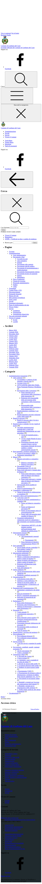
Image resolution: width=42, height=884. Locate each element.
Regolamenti (29, 540)
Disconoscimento (14, 292)
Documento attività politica (25, 266)
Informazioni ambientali (20, 553)
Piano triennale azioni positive (26, 617)
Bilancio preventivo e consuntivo (27, 459)
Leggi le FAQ (9, 825)
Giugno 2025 (13, 341)
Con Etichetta (5, 228)
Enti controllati (18, 546)
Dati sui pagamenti (23, 593)
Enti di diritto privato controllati (27, 547)
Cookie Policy (9, 839)
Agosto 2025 (13, 338)
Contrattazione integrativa (25, 614)
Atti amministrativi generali (30, 536)
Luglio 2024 (13, 360)
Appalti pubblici (10, 759)
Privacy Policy (13, 307)
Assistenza (16, 310)
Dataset (19, 262)
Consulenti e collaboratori (21, 490)
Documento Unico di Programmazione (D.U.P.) (25, 467)
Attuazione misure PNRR (13, 836)
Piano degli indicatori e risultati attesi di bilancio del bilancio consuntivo (31, 475)
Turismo (7, 779)
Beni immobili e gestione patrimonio (24, 451)
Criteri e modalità (22, 653)
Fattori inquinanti (22, 555)
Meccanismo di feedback (17, 298)
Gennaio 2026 (13, 332)
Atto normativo (22, 261)
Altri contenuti (17, 378)
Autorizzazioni (9, 761)
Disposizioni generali (20, 533)
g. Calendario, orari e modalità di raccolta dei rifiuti (27, 661)
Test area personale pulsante (18, 316)
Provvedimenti (17, 634)
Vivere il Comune (10, 137)
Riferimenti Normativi (10, 709)
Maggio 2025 (13, 343)
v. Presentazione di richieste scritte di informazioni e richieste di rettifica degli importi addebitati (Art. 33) (29, 675)
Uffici (15, 286)
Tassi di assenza (22, 630)
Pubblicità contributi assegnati (26, 575)
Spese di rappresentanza (25, 488)
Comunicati (8, 791)
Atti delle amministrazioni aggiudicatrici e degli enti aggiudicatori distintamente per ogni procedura (28, 430)
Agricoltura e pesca (11, 754)
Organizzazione (18, 577)
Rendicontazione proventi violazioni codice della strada (28, 415)
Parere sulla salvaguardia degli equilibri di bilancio (31, 515)
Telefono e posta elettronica (26, 581)
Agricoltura (8, 140)
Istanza (19, 275)
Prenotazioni (17, 312)
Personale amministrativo (21, 283)
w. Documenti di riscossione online (28, 678)
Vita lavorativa (9, 781)
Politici (15, 285)
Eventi (15, 320)
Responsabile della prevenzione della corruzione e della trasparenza (31, 407)
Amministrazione (10, 131)
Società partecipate (23, 551)
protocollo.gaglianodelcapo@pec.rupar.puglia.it (20, 820)
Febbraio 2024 (13, 365)
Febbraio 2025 (13, 349)
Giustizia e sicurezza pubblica (14, 770)
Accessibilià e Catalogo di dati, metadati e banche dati (27, 380)
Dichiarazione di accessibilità (14, 843)
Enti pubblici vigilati (23, 549)
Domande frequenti (15, 294)
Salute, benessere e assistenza (14, 775)
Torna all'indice (35, 709)
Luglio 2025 (13, 339)
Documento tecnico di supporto (27, 274)
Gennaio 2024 (13, 367)
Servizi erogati (17, 641)
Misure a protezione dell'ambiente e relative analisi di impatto (28, 557)
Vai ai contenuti (6, 33)
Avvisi (7, 793)
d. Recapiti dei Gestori (24, 656)
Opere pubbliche (18, 570)
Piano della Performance (25, 603)
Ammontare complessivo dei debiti (28, 590)
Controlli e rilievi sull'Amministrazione (25, 496)
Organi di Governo (19, 281)
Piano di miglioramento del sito (19, 305)
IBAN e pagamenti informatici (27, 595)
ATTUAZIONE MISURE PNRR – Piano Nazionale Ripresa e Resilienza (29, 386)
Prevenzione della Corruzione (26, 391)
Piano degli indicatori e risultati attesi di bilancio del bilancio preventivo (31, 481)
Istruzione (8, 144)
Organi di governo (11, 735)
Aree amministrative (19, 255)
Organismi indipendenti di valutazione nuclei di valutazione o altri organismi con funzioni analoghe (29, 520)
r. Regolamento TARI (24, 671)
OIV (18, 616)
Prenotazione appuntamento (14, 827)
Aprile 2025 (13, 345)
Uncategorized (13, 693)
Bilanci (15, 457)
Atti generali (21, 534)
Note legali (8, 841)
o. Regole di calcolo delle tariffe (27, 664)
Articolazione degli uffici (25, 579)
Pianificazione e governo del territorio (25, 632)
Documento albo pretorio (25, 264)
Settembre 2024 (14, 358)
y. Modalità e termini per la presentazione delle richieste (26, 687)
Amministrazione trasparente (18, 376)
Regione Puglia (6, 35)
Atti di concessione (23, 651)
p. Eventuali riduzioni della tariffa (28, 665)
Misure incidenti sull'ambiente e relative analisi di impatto (27, 561)
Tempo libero (9, 142)
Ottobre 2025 (13, 336)
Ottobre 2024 (13, 356)
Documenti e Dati (18, 257)
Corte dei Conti (22, 498)
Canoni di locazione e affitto (26, 453)
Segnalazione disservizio (21, 314)
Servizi (7, 135)
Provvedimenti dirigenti (24, 636)
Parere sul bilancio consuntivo (30, 503)
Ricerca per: (9, 242)
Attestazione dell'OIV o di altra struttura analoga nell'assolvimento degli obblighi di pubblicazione (31, 528)
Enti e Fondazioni (18, 279)
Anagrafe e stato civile (12, 757)
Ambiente (8, 755)
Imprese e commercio (12, 772)
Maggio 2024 (13, 361)
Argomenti (12, 288)
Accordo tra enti (22, 259)
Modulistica (21, 277)
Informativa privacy (11, 838)
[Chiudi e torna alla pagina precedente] (17, 203)
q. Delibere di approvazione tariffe (28, 667)
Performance (17, 601)
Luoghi (15, 322)
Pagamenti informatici (16, 303)
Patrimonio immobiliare (24, 455)
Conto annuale (22, 612)
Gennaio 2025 (13, 350)
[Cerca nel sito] (21, 79)
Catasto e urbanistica (11, 763)
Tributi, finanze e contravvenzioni (16, 777)
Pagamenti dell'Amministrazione (23, 588)
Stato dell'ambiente (23, 568)
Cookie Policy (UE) (15, 290)
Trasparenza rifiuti (19, 654)
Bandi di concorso (19, 418)
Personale (16, 610)
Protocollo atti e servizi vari (9, 818)
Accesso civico (22, 383)
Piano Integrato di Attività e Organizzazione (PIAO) (30, 543)
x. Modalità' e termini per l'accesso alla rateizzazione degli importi (28, 683)
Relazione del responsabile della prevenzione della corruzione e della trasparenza (30, 400)
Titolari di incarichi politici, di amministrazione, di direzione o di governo (28, 584)
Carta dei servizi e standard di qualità (29, 643)
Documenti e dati (10, 746)
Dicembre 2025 (14, 334)
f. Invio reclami (22, 658)
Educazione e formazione (13, 766)
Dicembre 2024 (14, 352)
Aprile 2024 (13, 363)
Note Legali (13, 299)
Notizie (7, 789)
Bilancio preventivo (27, 464)
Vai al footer (15, 33)
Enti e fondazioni (10, 740)
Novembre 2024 (14, 354)
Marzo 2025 (13, 347)
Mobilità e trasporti (11, 774)
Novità (7, 133)
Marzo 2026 (13, 330)
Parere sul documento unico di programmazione (31, 511)
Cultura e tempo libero (12, 765)
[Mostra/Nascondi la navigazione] (17, 96)
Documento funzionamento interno (28, 272)
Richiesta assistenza (11, 830)
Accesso (11, 251)
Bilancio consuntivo (27, 462)
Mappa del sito (13, 296)
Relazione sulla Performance (26, 605)
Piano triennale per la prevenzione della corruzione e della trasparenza (31, 394)
